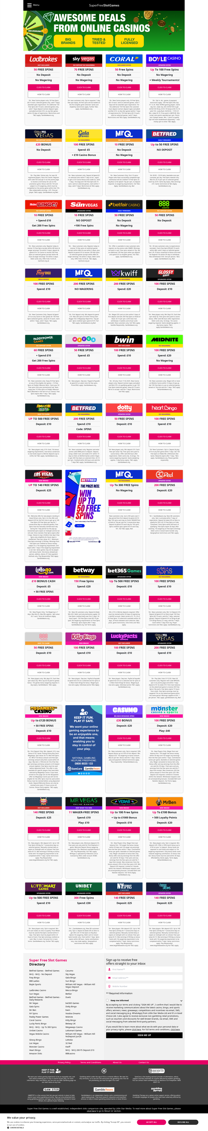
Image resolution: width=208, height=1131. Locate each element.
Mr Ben (32, 1010)
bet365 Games (72, 1003)
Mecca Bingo (72, 990)
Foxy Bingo (34, 977)
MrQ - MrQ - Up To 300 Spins (43, 1027)
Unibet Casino (36, 1030)
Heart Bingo (35, 1050)
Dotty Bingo (71, 1006)
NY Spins (33, 1013)
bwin (68, 1010)
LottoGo (69, 1039)
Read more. (30, 1125)
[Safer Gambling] (51, 1070)
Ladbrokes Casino (37, 990)
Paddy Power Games (39, 1016)
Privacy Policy (64, 1062)
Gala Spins (34, 1006)
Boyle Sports (35, 984)
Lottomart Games (74, 1030)
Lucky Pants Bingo (37, 1023)
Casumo (69, 970)
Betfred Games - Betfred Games (44, 970)
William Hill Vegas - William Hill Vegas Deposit (80, 985)
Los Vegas (34, 1043)
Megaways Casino (74, 1027)
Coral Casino (35, 1020)
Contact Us (144, 1062)
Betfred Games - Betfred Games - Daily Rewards (45, 998)
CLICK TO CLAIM (43, 87)
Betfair (69, 993)
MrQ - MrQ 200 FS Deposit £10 (80, 1050)
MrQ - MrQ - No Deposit (40, 974)
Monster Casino (36, 1046)
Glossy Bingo (35, 1039)
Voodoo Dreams (73, 1013)
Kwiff (68, 1046)
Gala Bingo (71, 977)
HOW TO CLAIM (43, 94)
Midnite (69, 1016)
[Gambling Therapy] (156, 1089)
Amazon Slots (35, 1053)
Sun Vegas (34, 993)
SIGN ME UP (144, 1035)
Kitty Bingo (71, 1020)
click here (136, 1029)
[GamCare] (156, 1070)
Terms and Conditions (90, 1062)
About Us (117, 1062)
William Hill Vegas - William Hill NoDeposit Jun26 (80, 1035)
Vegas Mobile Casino (39, 1034)
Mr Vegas (33, 1003)
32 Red (69, 1043)
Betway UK (71, 1023)
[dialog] (104, 1122)
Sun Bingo (70, 981)
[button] (69, 1127)
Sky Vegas (70, 974)
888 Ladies (34, 981)
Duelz (68, 997)
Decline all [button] (183, 1122)
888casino (70, 1053)
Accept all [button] (151, 1122)
